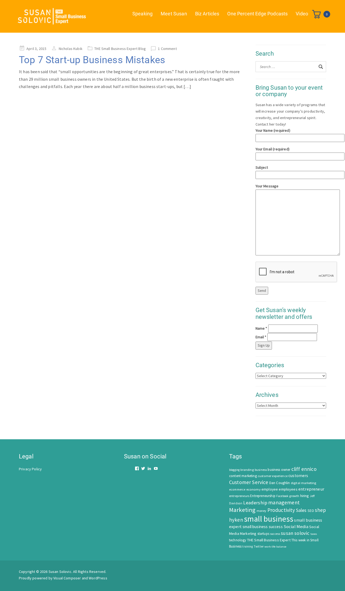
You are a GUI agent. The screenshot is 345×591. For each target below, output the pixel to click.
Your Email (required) (272, 149)
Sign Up (264, 345)
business (261, 470)
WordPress (98, 578)
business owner (279, 469)
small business (268, 519)
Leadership (255, 502)
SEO (311, 510)
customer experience (273, 476)
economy (253, 489)
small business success (263, 526)
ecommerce (237, 489)
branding (247, 470)
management (284, 502)
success (275, 534)
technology (237, 540)
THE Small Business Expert (269, 540)
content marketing (243, 476)
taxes (313, 534)
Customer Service (248, 482)
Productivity (281, 510)
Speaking (142, 13)
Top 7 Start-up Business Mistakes (92, 60)
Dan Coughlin (279, 483)
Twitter (259, 546)
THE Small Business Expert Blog (120, 48)
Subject (262, 167)
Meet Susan (174, 13)
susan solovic (295, 533)
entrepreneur (311, 489)
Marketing (242, 510)
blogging (234, 470)
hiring (304, 496)
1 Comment (167, 48)
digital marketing (303, 483)
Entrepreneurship (262, 496)
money (262, 511)
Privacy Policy (30, 469)
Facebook (282, 496)
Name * (261, 328)
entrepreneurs (239, 496)
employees (288, 489)
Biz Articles (207, 13)
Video (302, 13)
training (247, 546)
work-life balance (275, 546)
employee (269, 489)
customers (298, 475)
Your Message (267, 186)
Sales (301, 510)
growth (294, 496)
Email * (261, 337)
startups (263, 533)
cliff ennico (304, 469)
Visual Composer (67, 578)
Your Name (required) (273, 130)
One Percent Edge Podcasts (257, 13)
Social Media (296, 526)
